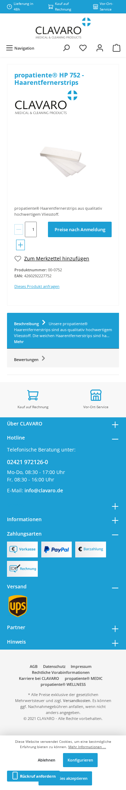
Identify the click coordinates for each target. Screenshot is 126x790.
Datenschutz (54, 666)
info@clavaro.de (43, 490)
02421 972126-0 (27, 462)
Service (15, 504)
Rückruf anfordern (37, 776)
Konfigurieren (80, 760)
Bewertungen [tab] (27, 359)
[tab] (63, 331)
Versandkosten (76, 700)
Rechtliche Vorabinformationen (61, 672)
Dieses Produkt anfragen (36, 286)
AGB (33, 666)
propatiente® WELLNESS (63, 684)
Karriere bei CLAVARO (39, 678)
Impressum (81, 666)
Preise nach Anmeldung (80, 229)
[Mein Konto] (99, 48)
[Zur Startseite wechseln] (63, 28)
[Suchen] (66, 48)
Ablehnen (46, 760)
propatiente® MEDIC (84, 678)
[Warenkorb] (116, 48)
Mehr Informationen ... (87, 747)
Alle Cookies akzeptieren (65, 778)
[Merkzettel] (83, 48)
